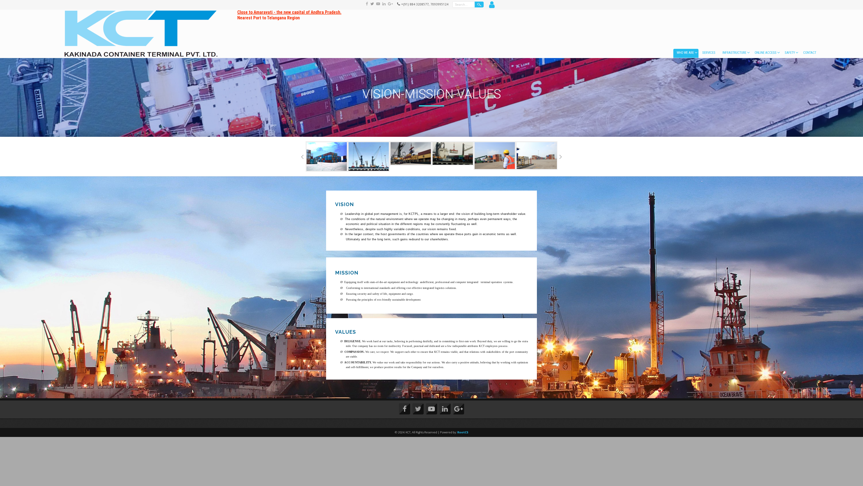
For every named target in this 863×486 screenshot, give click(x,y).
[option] (327, 153)
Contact (809, 53)
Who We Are (685, 53)
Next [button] (560, 156)
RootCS (462, 432)
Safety (790, 53)
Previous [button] (302, 156)
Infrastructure (734, 53)
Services (708, 53)
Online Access (765, 53)
